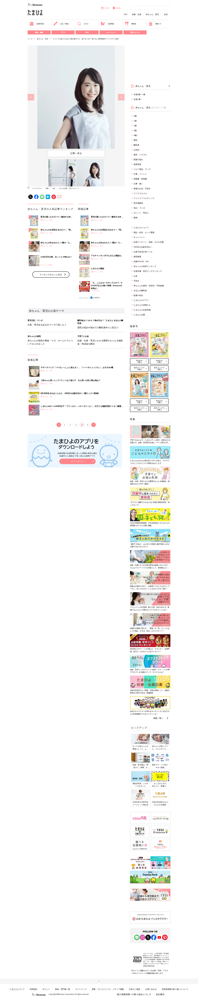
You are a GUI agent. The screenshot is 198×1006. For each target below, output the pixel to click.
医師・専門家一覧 (62, 989)
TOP (125, 14)
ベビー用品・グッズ (142, 169)
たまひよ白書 (139, 314)
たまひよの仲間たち (142, 305)
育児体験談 (138, 203)
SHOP (107, 8)
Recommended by (84, 298)
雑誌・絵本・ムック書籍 (144, 232)
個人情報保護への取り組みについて (134, 994)
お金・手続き (64, 24)
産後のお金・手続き (142, 188)
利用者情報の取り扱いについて (175, 989)
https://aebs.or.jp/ (148, 965)
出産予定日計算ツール (143, 251)
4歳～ (136, 135)
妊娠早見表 (40, 24)
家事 (47, 188)
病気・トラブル (140, 154)
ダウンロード (77, 461)
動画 (135, 217)
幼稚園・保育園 (140, 179)
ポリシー (46, 989)
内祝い (119, 8)
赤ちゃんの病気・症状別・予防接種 (149, 285)
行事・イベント (140, 174)
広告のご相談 (134, 989)
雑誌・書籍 (39, 32)
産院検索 (137, 256)
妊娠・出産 (136, 14)
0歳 (135, 116)
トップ (30, 39)
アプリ (63, 32)
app (54, 188)
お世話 (136, 149)
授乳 (135, 140)
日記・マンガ (139, 208)
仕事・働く (138, 183)
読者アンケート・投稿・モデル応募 (149, 242)
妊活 (166, 14)
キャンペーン (111, 32)
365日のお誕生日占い (143, 247)
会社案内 (160, 994)
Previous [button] (31, 97)
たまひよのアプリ (141, 300)
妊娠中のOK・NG (141, 261)
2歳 (135, 125)
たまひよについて (141, 227)
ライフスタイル (37, 188)
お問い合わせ (151, 989)
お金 (135, 276)
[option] (76, 97)
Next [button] (121, 97)
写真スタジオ (135, 32)
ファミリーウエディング (144, 198)
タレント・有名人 (141, 212)
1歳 (135, 120)
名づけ (86, 24)
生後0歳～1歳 (139, 94)
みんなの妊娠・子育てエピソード (69, 188)
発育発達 (137, 164)
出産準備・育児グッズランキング (148, 271)
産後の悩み (138, 159)
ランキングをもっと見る (51, 274)
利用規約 (33, 989)
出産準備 (111, 24)
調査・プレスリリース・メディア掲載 (108, 989)
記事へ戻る (76, 153)
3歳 (135, 130)
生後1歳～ (138, 99)
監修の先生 (138, 295)
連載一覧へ (158, 718)
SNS (87, 32)
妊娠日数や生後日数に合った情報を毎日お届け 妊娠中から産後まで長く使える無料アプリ (77, 454)
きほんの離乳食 (140, 290)
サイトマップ (81, 989)
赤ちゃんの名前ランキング (145, 266)
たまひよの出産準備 (142, 310)
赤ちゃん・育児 (152, 14)
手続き (136, 280)
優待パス (158, 24)
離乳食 (134, 24)
